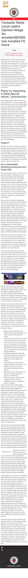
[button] (14, 19)
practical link (19, 102)
